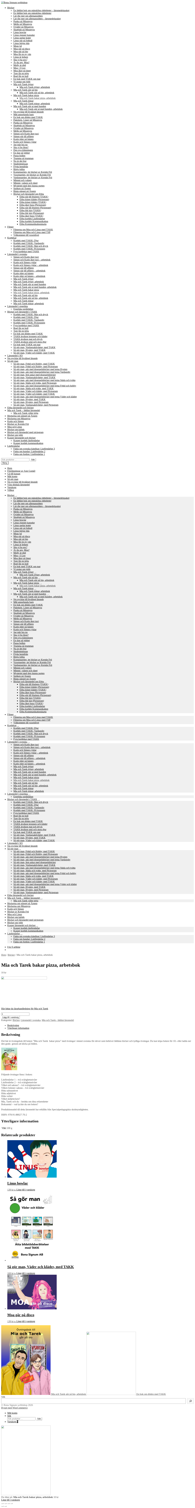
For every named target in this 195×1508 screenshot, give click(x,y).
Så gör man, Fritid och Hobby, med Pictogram (35, 366)
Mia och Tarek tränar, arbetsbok (35, 103)
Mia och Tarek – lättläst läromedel (23, 410)
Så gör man (12, 361)
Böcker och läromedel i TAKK (22, 311)
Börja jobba (19, 169)
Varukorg (11, 487)
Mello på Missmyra (22, 24)
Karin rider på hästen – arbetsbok (29, 276)
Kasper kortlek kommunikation (28, 443)
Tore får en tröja (21, 73)
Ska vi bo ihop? (20, 147)
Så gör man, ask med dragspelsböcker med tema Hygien (40, 369)
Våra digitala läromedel (18, 484)
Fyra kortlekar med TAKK (26, 251)
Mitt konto (12, 476)
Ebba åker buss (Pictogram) (33, 205)
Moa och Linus (14, 427)
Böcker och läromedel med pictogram (25, 432)
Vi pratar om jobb (21, 81)
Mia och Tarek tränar (23, 101)
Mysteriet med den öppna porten (28, 185)
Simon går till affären (23, 136)
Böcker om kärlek (16, 429)
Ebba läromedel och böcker (20, 407)
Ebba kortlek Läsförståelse (32, 218)
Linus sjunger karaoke (24, 35)
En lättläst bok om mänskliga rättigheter (32, 13)
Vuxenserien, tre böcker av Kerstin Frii (32, 174)
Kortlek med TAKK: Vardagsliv (28, 243)
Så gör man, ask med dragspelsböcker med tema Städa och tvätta (44, 380)
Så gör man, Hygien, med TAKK (29, 350)
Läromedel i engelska (17, 306)
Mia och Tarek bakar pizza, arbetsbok (38, 98)
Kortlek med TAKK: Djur (26, 240)
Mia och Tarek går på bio (25, 90)
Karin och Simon (15, 421)
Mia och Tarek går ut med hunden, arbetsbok (41, 109)
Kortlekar (11, 237)
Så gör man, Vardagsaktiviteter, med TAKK (34, 347)
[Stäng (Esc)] (2, 1503)
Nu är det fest (19, 161)
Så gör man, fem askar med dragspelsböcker (34, 374)
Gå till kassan (13, 473)
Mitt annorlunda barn (23, 114)
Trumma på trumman (23, 158)
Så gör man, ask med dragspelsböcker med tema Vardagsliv (41, 372)
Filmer (10, 227)
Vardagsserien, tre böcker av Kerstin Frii (32, 177)
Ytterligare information (18, 1028)
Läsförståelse (13, 446)
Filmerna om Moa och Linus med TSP (31, 232)
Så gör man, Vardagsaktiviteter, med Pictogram (35, 405)
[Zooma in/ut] (11, 1503)
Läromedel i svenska (17, 254)
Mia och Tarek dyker (23, 84)
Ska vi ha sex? (20, 59)
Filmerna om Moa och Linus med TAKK (33, 229)
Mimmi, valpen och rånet (25, 183)
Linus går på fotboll (22, 40)
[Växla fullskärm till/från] (8, 1503)
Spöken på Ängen (22, 188)
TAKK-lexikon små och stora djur (29, 342)
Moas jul (17, 46)
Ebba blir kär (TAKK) (30, 210)
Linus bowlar (19, 32)
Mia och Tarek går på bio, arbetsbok (37, 92)
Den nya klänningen (23, 150)
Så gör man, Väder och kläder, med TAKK (34, 353)
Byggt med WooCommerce (14, 1407)
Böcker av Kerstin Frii (18, 424)
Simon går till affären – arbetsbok (29, 270)
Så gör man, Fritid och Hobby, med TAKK (34, 364)
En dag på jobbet (21, 153)
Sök (33, 460)
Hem (9, 468)
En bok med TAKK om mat (26, 79)
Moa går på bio (20, 51)
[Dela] (5, 1503)
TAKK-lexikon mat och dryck (28, 339)
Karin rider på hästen (23, 139)
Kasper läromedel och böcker (21, 437)
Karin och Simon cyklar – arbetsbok (30, 265)
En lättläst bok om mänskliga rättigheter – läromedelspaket (41, 10)
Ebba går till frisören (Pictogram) (35, 207)
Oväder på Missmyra (23, 27)
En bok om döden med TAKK (28, 117)
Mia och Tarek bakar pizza (26, 95)
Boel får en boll (20, 76)
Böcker (10, 7)
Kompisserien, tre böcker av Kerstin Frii (32, 172)
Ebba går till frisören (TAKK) (34, 196)
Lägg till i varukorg (10, 1017)
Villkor (10, 490)
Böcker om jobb (15, 435)
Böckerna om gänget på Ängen (22, 416)
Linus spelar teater (22, 38)
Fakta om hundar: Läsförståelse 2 (29, 451)
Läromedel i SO (15, 355)
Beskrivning (13, 1025)
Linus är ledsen (20, 57)
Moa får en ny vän (22, 54)
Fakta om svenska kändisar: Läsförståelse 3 (34, 448)
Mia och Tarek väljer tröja (25, 413)
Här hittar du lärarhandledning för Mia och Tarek (24, 1008)
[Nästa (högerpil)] (5, 1506)
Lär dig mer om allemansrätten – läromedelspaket (37, 18)
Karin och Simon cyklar (24, 142)
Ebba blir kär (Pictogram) (32, 213)
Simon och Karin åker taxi (26, 133)
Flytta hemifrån (20, 166)
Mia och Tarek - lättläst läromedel (58, 1020)
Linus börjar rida (21, 43)
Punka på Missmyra (22, 21)
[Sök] (190, 1401)
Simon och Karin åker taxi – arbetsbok (31, 259)
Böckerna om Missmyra (18, 418)
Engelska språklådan (23, 309)
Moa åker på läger (22, 70)
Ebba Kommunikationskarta (33, 224)
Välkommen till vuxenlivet (26, 235)
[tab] (100, 1025)
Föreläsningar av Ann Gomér (21, 471)
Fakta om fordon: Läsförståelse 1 (29, 454)
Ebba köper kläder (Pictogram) (34, 199)
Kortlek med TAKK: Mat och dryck (30, 246)
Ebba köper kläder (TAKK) (33, 202)
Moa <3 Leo (19, 68)
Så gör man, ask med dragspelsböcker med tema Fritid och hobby (44, 385)
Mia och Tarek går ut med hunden (29, 106)
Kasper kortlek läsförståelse (26, 440)
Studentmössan (20, 164)
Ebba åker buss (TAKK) (31, 216)
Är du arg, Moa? (21, 62)
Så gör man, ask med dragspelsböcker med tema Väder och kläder (45, 396)
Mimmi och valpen (22, 180)
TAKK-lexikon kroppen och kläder (30, 336)
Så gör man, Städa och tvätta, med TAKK (33, 388)
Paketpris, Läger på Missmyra (27, 120)
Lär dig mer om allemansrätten (28, 16)
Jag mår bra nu (20, 144)
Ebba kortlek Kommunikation (34, 221)
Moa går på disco (21, 48)
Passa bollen (19, 155)
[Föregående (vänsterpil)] (2, 1506)
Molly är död (19, 65)
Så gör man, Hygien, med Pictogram (30, 402)
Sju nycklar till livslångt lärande (28, 111)
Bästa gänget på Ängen (24, 191)
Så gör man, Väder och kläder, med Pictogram (35, 391)
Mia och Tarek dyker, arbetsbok (35, 87)
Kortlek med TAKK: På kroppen (29, 248)
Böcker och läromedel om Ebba (28, 194)
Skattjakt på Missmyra (24, 29)
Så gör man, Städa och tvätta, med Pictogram (35, 383)
